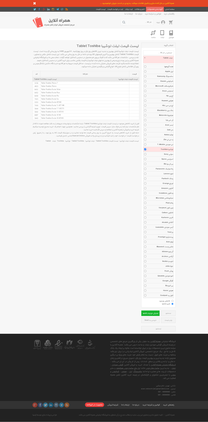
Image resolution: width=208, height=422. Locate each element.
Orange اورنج (168, 183)
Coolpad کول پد (166, 295)
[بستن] (34, 3)
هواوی (124, 371)
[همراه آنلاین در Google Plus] (44, 9)
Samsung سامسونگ (165, 76)
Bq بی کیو (169, 285)
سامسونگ (137, 371)
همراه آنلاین (155, 341)
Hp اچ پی (169, 95)
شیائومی (115, 371)
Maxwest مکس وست (165, 246)
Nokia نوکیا (168, 134)
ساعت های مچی (152, 368)
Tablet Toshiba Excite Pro (50, 96)
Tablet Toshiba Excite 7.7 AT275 (52, 108)
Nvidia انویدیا (167, 261)
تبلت (54, 141)
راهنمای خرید (169, 13)
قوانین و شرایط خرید (153, 13)
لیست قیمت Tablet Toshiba (45, 79)
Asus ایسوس (167, 91)
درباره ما (138, 13)
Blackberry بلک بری (165, 110)
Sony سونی (168, 154)
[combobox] (158, 59)
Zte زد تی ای (168, 139)
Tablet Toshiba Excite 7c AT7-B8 (52, 105)
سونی (173, 375)
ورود (158, 22)
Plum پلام (169, 203)
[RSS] (66, 9)
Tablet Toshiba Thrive (48, 86)
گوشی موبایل (117, 364)
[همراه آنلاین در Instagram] (53, 9)
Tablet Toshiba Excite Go (50, 99)
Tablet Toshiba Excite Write (50, 89)
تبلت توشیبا (90, 141)
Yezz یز (170, 232)
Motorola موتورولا (166, 115)
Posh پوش (169, 271)
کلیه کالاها (166, 304)
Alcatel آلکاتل (167, 222)
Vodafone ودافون (166, 193)
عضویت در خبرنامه (94, 404)
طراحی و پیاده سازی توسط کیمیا (44, 415)
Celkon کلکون (167, 212)
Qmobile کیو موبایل (165, 276)
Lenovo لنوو (168, 173)
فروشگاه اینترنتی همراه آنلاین (163, 364)
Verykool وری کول (166, 207)
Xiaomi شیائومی (166, 81)
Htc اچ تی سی (167, 105)
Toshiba (60, 141)
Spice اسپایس (167, 159)
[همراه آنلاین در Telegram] (57, 9)
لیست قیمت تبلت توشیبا (128, 79)
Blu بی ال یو (168, 164)
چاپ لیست (168, 320)
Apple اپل (169, 71)
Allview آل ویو (167, 251)
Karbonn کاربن (167, 217)
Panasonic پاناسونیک (164, 168)
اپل (130, 371)
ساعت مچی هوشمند (124, 368)
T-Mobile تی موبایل (165, 144)
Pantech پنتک (167, 178)
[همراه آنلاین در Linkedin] (48, 9)
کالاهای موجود (164, 301)
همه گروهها (168, 66)
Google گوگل (167, 280)
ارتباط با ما (128, 13)
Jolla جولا (169, 266)
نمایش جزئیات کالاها (150, 313)
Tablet (48, 141)
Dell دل (170, 130)
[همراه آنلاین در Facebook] (39, 9)
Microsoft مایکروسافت (164, 86)
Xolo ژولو (169, 242)
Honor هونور (168, 290)
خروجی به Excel (150, 320)
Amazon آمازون (167, 188)
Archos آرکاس (167, 256)
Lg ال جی (169, 120)
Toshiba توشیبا (167, 149)
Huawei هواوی (167, 100)
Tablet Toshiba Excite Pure (50, 92)
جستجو (168, 313)
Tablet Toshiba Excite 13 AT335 (52, 112)
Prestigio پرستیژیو (165, 237)
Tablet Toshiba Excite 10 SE (51, 115)
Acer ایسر (169, 125)
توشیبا (67, 141)
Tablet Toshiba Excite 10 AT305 (52, 118)
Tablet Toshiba (78, 141)
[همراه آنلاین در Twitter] (34, 9)
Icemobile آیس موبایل (164, 227)
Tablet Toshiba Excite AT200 (51, 102)
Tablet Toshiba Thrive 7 (49, 83)
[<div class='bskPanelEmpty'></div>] (171, 22)
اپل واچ (137, 368)
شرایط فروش (112, 404)
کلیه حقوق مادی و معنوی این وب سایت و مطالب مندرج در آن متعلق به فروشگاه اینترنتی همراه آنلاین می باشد (121, 415)
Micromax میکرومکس (164, 198)
